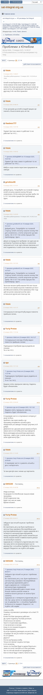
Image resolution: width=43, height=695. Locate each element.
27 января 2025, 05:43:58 (10, 487)
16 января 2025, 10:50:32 (10, 151)
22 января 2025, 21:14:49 (10, 453)
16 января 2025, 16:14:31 (10, 185)
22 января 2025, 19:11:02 (10, 366)
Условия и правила (21, 688)
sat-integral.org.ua (12, 7)
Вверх (4, 663)
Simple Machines (22, 690)
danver (24, 31)
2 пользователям (8, 140)
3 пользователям (8, 252)
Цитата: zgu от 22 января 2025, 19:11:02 (21, 407)
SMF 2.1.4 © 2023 (12, 690)
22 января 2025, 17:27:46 (10, 332)
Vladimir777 (10, 123)
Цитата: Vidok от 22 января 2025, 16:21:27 (21, 337)
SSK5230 (9, 484)
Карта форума (32, 690)
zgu (7, 362)
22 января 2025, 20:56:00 (10, 402)
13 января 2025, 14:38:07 (10, 74)
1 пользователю (8, 174)
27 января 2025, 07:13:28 (10, 564)
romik (14, 31)
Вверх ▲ (31, 688)
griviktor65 (10, 182)
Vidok (8, 70)
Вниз (4, 60)
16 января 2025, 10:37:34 (10, 127)
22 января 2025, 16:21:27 (10, 307)
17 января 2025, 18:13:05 (10, 263)
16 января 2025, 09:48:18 (10, 104)
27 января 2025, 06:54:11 (10, 518)
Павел (19, 31)
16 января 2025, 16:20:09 (10, 214)
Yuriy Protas (11, 328)
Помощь (11, 688)
